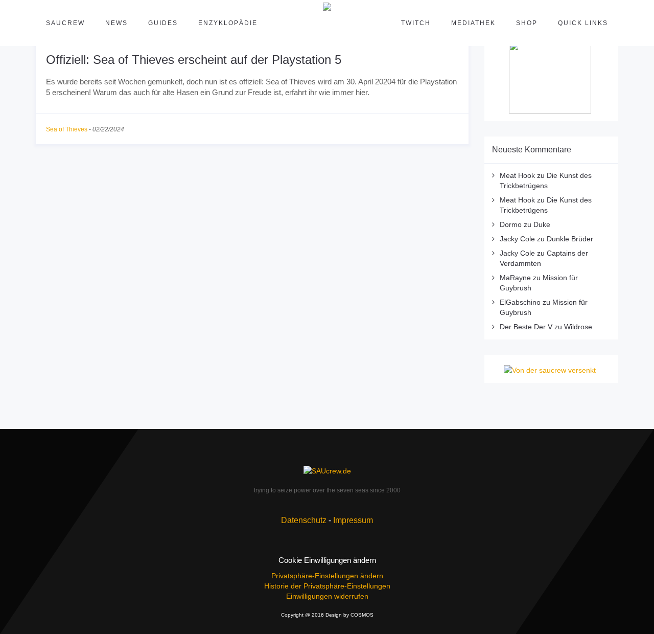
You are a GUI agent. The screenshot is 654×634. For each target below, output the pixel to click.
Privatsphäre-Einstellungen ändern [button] (327, 576)
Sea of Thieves (66, 129)
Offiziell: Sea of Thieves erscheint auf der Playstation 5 (193, 59)
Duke (541, 224)
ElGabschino (520, 302)
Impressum (353, 520)
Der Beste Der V (526, 327)
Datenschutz (303, 520)
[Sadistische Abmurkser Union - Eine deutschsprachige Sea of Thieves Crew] (327, 470)
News (116, 23)
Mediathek (473, 23)
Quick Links (583, 23)
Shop (527, 23)
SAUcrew (65, 23)
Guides (163, 23)
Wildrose (578, 327)
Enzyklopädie (228, 23)
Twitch (416, 23)
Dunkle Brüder (570, 239)
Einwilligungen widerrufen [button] (327, 596)
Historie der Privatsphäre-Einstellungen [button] (327, 586)
